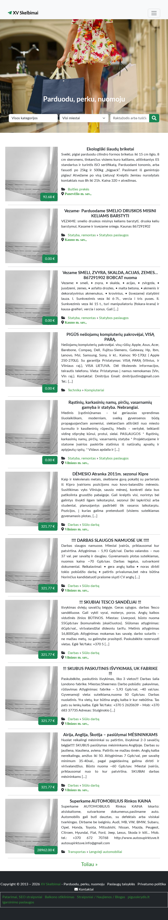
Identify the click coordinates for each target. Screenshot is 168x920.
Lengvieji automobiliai (105, 852)
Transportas (77, 852)
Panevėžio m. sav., (78, 193)
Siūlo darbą (90, 524)
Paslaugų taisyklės (121, 884)
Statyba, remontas (82, 235)
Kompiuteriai (94, 390)
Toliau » (89, 864)
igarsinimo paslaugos (18, 902)
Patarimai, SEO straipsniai (22, 897)
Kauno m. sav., (76, 239)
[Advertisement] (84, 62)
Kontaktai (86, 889)
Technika (74, 390)
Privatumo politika (152, 884)
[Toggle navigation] (154, 13)
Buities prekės (78, 189)
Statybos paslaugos (114, 235)
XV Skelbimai (25, 13)
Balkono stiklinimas (59, 897)
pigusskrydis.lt (139, 897)
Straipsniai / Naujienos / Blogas (101, 897)
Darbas (73, 524)
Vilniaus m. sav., (77, 462)
